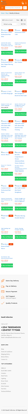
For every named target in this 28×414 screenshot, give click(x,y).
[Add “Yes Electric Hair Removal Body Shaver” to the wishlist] (10, 254)
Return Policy (5, 357)
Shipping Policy (5, 354)
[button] (3, 40)
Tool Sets (3, 388)
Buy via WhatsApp (7, 52)
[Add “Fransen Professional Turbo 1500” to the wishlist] (24, 40)
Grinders (3, 373)
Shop (2, 349)
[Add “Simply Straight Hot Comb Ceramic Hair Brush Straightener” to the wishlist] (24, 196)
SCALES (3, 383)
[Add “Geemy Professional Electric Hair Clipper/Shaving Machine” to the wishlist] (10, 70)
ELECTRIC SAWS (6, 370)
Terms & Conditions (6, 351)
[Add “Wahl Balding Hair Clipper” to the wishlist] (10, 226)
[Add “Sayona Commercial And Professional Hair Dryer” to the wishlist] (10, 196)
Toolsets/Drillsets (6, 391)
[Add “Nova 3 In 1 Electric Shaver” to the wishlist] (10, 162)
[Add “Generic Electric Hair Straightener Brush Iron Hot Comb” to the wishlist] (24, 101)
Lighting (3, 378)
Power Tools (4, 381)
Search (25, 7)
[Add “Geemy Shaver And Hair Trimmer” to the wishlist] (24, 70)
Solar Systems (5, 386)
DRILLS (3, 368)
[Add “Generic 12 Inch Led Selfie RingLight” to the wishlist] (10, 101)
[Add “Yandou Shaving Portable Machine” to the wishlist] (24, 226)
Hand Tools (4, 376)
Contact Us (4, 359)
